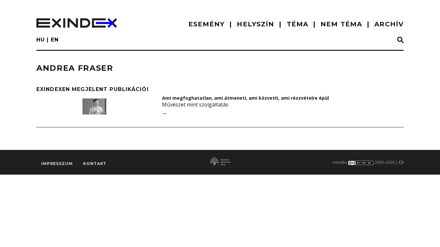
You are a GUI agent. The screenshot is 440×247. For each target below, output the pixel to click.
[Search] (400, 40)
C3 (401, 162)
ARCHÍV (389, 24)
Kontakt (94, 163)
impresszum (56, 163)
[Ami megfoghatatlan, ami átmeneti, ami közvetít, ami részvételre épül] (94, 106)
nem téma (341, 24)
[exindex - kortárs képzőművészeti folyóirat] (76, 23)
